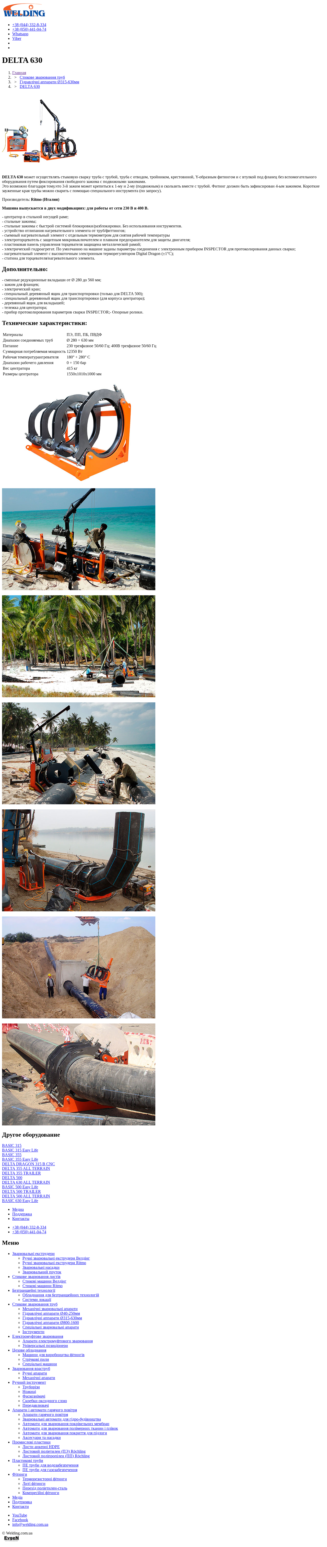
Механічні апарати (38, 1378)
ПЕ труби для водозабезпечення (50, 1465)
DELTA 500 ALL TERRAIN (26, 1196)
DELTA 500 (12, 1178)
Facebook (20, 1520)
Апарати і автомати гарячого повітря (44, 1410)
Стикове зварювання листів (36, 1276)
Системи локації (36, 1299)
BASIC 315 (11, 1145)
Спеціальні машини (39, 1364)
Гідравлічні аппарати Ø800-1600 (50, 1322)
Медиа (18, 1209)
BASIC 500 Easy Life (20, 1187)
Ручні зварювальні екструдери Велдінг (56, 1258)
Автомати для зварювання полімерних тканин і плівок (70, 1428)
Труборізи (31, 1387)
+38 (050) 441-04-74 (29, 1232)
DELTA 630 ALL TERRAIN (26, 1182)
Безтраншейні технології (33, 1290)
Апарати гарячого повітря (45, 1414)
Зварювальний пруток (41, 1272)
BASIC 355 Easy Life (20, 1159)
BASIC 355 (11, 1155)
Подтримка (22, 1502)
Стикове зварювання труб (34, 1304)
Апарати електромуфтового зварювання (57, 1341)
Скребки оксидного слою (44, 1401)
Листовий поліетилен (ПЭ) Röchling (54, 1451)
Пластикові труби (27, 1460)
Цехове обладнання (29, 1350)
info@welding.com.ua (30, 1524)
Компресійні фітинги (40, 1493)
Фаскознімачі (33, 1396)
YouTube (19, 1515)
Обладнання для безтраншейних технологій (60, 1295)
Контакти (20, 1506)
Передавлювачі (35, 1405)
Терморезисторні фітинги (44, 1479)
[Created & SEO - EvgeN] (11, 1540)
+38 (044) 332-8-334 (29, 1227)
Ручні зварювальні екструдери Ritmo (54, 1263)
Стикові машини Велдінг (44, 1281)
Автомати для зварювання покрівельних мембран (65, 1424)
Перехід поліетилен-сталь (44, 1488)
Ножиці (29, 1391)
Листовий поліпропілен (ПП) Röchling (56, 1456)
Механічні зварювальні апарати (50, 1309)
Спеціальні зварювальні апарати (50, 1327)
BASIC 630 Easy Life (20, 1201)
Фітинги (19, 1474)
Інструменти (33, 1332)
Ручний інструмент (29, 1382)
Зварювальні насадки (41, 1267)
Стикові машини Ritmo (42, 1286)
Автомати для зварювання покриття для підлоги (64, 1433)
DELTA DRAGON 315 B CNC (28, 1164)
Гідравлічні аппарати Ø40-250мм (51, 1313)
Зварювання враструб (31, 1368)
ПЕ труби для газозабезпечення (49, 1470)
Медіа (17, 1497)
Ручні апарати (34, 1373)
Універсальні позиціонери (45, 1345)
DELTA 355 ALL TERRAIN (26, 1168)
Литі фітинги (33, 1483)
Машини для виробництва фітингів (53, 1355)
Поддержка (22, 1214)
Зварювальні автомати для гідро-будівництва (61, 1419)
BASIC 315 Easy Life (20, 1150)
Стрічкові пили (35, 1359)
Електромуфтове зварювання (37, 1336)
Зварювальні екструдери (33, 1253)
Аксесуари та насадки (41, 1437)
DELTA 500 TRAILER (21, 1191)
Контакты (20, 1218)
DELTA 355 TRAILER (21, 1173)
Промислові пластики (31, 1442)
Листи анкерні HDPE (41, 1447)
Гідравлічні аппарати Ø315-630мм (52, 1318)
